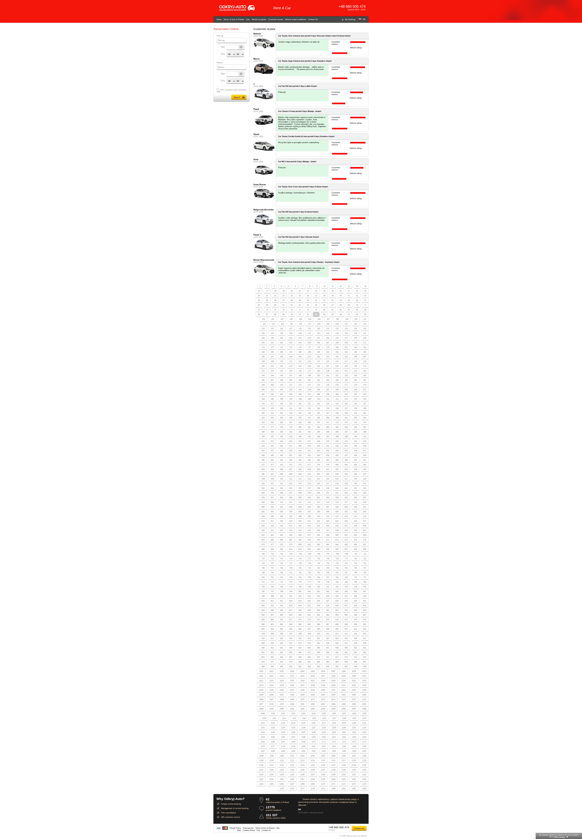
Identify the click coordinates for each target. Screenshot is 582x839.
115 (291, 324)
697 (346, 549)
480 (337, 465)
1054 (364, 690)
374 (355, 422)
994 (318, 666)
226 (318, 366)
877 (346, 619)
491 (327, 469)
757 (346, 573)
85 (365, 310)
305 (272, 399)
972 (337, 657)
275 (327, 385)
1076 (364, 699)
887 (327, 624)
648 (337, 530)
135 (364, 328)
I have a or (231, 90)
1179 (293, 746)
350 (355, 413)
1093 (313, 709)
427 (290, 446)
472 (263, 465)
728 (300, 563)
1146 (293, 732)
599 (327, 512)
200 (300, 357)
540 (337, 488)
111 (364, 319)
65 (316, 305)
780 (337, 582)
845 (272, 610)
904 (263, 634)
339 (364, 408)
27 (349, 291)
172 (263, 347)
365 (272, 422)
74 (275, 310)
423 (364, 441)
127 (290, 328)
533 (272, 488)
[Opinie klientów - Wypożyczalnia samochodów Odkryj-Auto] (360, 19)
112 (264, 324)
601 (346, 512)
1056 (271, 695)
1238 (333, 770)
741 (309, 568)
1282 (354, 789)
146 (355, 333)
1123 (283, 723)
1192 (313, 751)
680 (300, 544)
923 (327, 638)
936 (337, 643)
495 (364, 469)
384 (337, 427)
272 (300, 385)
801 (309, 591)
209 (272, 361)
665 (272, 540)
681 (309, 544)
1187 (263, 751)
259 (290, 380)
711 (364, 554)
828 (337, 601)
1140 (344, 727)
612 (337, 516)
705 (309, 554)
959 (327, 652)
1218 (354, 760)
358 (318, 418)
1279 (323, 789)
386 (355, 427)
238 (318, 371)
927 (364, 638)
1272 (343, 784)
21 (300, 291)
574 (318, 502)
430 (318, 446)
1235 (302, 770)
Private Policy (235, 828)
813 (309, 596)
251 (327, 375)
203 (327, 357)
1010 (364, 671)
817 (346, 596)
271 (290, 385)
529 (346, 483)
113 (273, 324)
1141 (354, 727)
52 (324, 300)
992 (300, 666)
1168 (293, 742)
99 (365, 314)
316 (263, 404)
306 (281, 399)
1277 (302, 789)
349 (346, 413)
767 (327, 577)
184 (263, 352)
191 (327, 352)
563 (327, 497)
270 (281, 385)
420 (337, 441)
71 (365, 305)
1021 (364, 676)
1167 (283, 742)
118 (318, 324)
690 (281, 549)
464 (300, 460)
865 (346, 615)
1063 (343, 695)
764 (300, 577)
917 (272, 638)
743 (327, 568)
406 (318, 436)
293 (272, 394)
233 (272, 371)
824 (300, 601)
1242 (261, 774)
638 (355, 526)
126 (281, 328)
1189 (283, 751)
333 (309, 408)
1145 (283, 732)
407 (327, 436)
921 (309, 638)
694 (318, 549)
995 (327, 666)
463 (290, 460)
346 (318, 413)
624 (337, 521)
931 (290, 643)
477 (309, 465)
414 (281, 441)
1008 (343, 671)
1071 (313, 699)
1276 (292, 789)
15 (365, 286)
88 (275, 314)
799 (290, 591)
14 (357, 286)
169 (346, 343)
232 (263, 371)
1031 (354, 681)
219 (364, 361)
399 (364, 432)
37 (316, 296)
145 (346, 333)
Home (219, 19)
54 (341, 300)
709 (346, 554)
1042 (354, 685)
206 (355, 357)
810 (281, 596)
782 (355, 582)
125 (272, 328)
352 (263, 418)
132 (337, 328)
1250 (343, 774)
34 (292, 296)
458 (355, 455)
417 (309, 441)
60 (275, 305)
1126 (313, 723)
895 (290, 629)
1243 (271, 774)
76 (292, 310)
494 (355, 469)
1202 (302, 756)
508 (263, 479)
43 (365, 296)
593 (272, 512)
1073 (333, 699)
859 (290, 615)
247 (290, 375)
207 (364, 357)
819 (364, 596)
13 (349, 286)
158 (355, 338)
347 (327, 413)
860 (300, 615)
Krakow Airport (321, 187)
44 (259, 300)
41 (349, 296)
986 (355, 662)
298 (318, 394)
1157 (293, 737)
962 (355, 652)
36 (308, 296)
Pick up (220, 36)
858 (281, 615)
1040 (333, 685)
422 (355, 441)
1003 (292, 671)
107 (328, 319)
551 (327, 493)
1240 (354, 770)
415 (290, 441)
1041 (343, 685)
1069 (292, 699)
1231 (261, 770)
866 (355, 615)
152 (300, 338)
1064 (354, 695)
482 (355, 465)
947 (327, 648)
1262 (354, 779)
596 (300, 512)
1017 (323, 676)
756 (337, 573)
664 (263, 540)
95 (332, 314)
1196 (354, 751)
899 (327, 629)
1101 (283, 713)
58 (259, 305)
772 (263, 582)
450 (281, 455)
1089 (271, 709)
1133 (273, 727)
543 (364, 488)
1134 (283, 727)
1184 (344, 746)
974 (355, 657)
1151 (344, 732)
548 (300, 493)
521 (272, 483)
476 (300, 465)
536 (300, 488)
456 (337, 455)
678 (281, 544)
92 (308, 314)
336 (337, 408)
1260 (333, 779)
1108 (354, 713)
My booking (350, 19)
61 (283, 305)
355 (290, 418)
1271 (333, 784)
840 (337, 605)
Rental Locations (259, 19)
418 (318, 441)
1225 (313, 765)
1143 (263, 732)
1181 (313, 746)
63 (300, 305)
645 (309, 530)
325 (346, 404)
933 (309, 643)
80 (324, 310)
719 (327, 558)
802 (318, 591)
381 (309, 427)
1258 (313, 779)
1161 (334, 737)
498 (281, 474)
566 (355, 497)
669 (309, 540)
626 (355, 521)
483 (364, 465)
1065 (364, 695)
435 (364, 446)
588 (337, 507)
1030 (343, 681)
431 (327, 446)
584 (300, 507)
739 (290, 568)
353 (272, 418)
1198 (261, 756)
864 (337, 615)
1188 (273, 751)
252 (337, 375)
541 (346, 488)
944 (300, 648)
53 (332, 300)
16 (259, 291)
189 (309, 352)
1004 (302, 671)
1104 (313, 713)
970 (318, 657)
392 (300, 432)
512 (300, 479)
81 (332, 310)
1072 (323, 699)
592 (263, 512)
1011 (261, 676)
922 (318, 638)
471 (364, 460)
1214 (313, 760)
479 (327, 465)
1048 (302, 690)
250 (318, 375)
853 (346, 610)
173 (272, 347)
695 (327, 549)
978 (281, 662)
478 (318, 465)
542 (355, 488)
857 (272, 615)
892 (263, 629)
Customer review (275, 19)
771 (364, 577)
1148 (313, 732)
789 (309, 587)
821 (272, 601)
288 (337, 389)
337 (346, 408)
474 (281, 465)
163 (290, 343)
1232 (271, 770)
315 (364, 399)
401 (272, 436)
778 (318, 582)
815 (327, 596)
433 (346, 446)
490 (318, 469)
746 (355, 568)
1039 (323, 685)
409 (346, 436)
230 (355, 366)
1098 (364, 709)
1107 (344, 713)
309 (309, 399)
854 (355, 610)
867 (364, 615)
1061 (323, 695)
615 (364, 516)
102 (282, 319)
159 (364, 338)
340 (263, 413)
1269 (313, 784)
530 (355, 483)
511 (290, 479)
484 (263, 469)
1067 (271, 699)
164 (300, 343)
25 (332, 291)
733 (346, 563)
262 (318, 380)
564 (337, 497)
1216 (333, 760)
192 (337, 352)
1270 (323, 784)
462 (281, 460)
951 (364, 648)
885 (309, 624)
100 (263, 319)
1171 (324, 742)
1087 (364, 704)
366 (281, 422)
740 (300, 568)
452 (300, 455)
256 (263, 380)
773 (272, 582)
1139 (334, 727)
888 (337, 624)
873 (309, 619)
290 (355, 389)
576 (337, 502)
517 (346, 479)
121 (346, 324)
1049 (313, 690)
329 (272, 408)
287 (327, 389)
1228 (343, 765)
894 (281, 629)
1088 (261, 709)
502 (318, 474)
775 (290, 582)
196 (263, 357)
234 (281, 371)
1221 (271, 765)
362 (355, 418)
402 (281, 436)
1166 (273, 742)
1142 (364, 727)
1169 (303, 742)
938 (355, 643)
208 (263, 361)
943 (290, 648)
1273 (354, 784)
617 (272, 521)
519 (364, 479)
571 (290, 502)
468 (337, 460)
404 (300, 436)
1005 (313, 671)
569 (272, 502)
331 (290, 408)
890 (355, 624)
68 (341, 305)
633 (309, 526)
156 (337, 338)
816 (337, 596)
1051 (333, 690)
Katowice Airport (324, 61)
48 (292, 300)
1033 (261, 685)
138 (281, 333)
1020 (354, 676)
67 (332, 305)
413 (272, 441)
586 (318, 507)
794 (355, 587)
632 (300, 526)
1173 (344, 742)
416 (300, 441)
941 (272, 648)
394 (318, 432)
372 (337, 422)
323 (327, 404)
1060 (313, 695)
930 (281, 643)
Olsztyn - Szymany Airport (328, 262)
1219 (364, 760)
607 (291, 516)
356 (300, 418)
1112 (284, 718)
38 (324, 296)
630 (281, 526)
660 (337, 535)
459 (364, 455)
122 (355, 324)
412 (263, 441)
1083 (323, 704)
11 (333, 286)
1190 (293, 751)
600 (337, 512)
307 (291, 399)
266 (355, 380)
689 (272, 549)
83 (349, 310)
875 (327, 619)
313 (346, 399)
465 (309, 460)
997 (346, 666)
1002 (282, 671)
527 (327, 483)
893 (272, 629)
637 (346, 526)
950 (355, 648)
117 (309, 324)
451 (290, 455)
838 (318, 605)
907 (291, 634)
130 (318, 328)
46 (275, 300)
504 (337, 474)
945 (309, 648)
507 (364, 474)
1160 (324, 737)
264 (337, 380)
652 (263, 535)
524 (300, 483)
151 (290, 338)
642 (281, 530)
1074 (343, 699)
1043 (364, 685)
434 (355, 446)
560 (300, 497)
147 (364, 333)
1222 (282, 765)
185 (272, 352)
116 (300, 324)
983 (327, 662)
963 (364, 652)
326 (355, 404)
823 (290, 601)
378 (281, 427)
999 (364, 666)
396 (337, 432)
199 (290, 357)
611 (327, 516)
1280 (333, 789)
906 (281, 634)
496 (263, 474)
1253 (261, 779)
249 (309, 375)
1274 (364, 784)
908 (300, 634)
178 (318, 347)
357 (309, 418)
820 (263, 601)
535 (290, 488)
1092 (302, 709)
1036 (292, 685)
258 (281, 380)
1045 (271, 690)
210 (281, 361)
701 (272, 554)
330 (281, 408)
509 (272, 479)
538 (318, 488)
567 (364, 497)
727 (290, 563)
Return (219, 62)
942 (281, 648)
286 (318, 389)
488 (300, 469)
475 (290, 465)
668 (300, 540)
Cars (248, 19)
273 (309, 385)
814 (318, 596)
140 (300, 333)
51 (316, 300)
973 (346, 657)
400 (263, 436)
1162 (344, 737)
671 (327, 540)
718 (318, 558)
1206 (343, 756)
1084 (333, 704)
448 (263, 455)
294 (281, 394)
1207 (354, 756)
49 (300, 300)
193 (346, 352)
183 (364, 347)
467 (327, 460)
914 (355, 634)
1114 (304, 718)
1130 (354, 723)
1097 (354, 709)
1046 (282, 690)
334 (318, 408)
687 (364, 544)
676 (263, 544)
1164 (364, 737)
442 (318, 450)
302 (355, 394)
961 (346, 652)
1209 (261, 760)
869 (272, 619)
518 (355, 479)
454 (318, 455)
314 (355, 399)
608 (300, 516)
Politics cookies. (559, 837)
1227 (333, 765)
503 (327, 474)
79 (316, 310)
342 (281, 413)
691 (290, 549)
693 (309, 549)
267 (364, 380)
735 (364, 563)
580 (263, 507)
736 (263, 568)
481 (346, 465)
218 (355, 361)
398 (355, 432)
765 (309, 577)
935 (327, 643)
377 (272, 427)
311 (327, 399)
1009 (354, 671)
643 (290, 530)
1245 (292, 774)
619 (290, 521)
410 (355, 436)
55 (349, 300)
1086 (354, 704)
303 (364, 394)
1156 (283, 737)
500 (300, 474)
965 (272, 657)
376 (263, 427)
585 (309, 507)
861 (309, 615)
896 (300, 629)
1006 (323, 671)
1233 (282, 770)
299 (327, 394)
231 (364, 366)
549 (309, 493)
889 (346, 624)
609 (309, 516)
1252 (364, 774)
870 (281, 619)
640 (263, 530)
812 (300, 596)
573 (309, 502)
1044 (261, 690)
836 (300, 605)
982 (318, 662)
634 (318, 526)
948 (337, 648)
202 (318, 357)
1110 (264, 718)
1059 (302, 695)
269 (272, 385)
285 (309, 389)
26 (341, 291)
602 (355, 512)
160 (263, 343)
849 (309, 610)
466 (318, 460)
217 (346, 361)
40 (341, 296)
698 (355, 549)
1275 (282, 789)
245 (272, 375)
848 (300, 610)
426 (281, 446)
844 (263, 610)
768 (337, 577)
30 (259, 296)
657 (309, 535)
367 (290, 422)
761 (272, 577)
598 (318, 512)
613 (346, 516)
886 (318, 624)
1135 (293, 727)
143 (327, 333)
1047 (292, 690)
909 (309, 634)
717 (309, 558)
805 (346, 591)
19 (283, 291)
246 (281, 375)
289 (346, 389)
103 (291, 319)
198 (281, 357)
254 (355, 375)
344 (300, 413)
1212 (292, 760)
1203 (313, 756)
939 (364, 643)
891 (364, 624)
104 (300, 319)
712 (263, 558)
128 (300, 328)
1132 (263, 727)
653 (272, 535)
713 (272, 558)
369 (309, 422)
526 (318, 483)
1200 (282, 756)
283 (290, 389)
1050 (323, 690)
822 (281, 601)
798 (281, 591)
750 (281, 573)
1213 (302, 760)
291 (364, 389)
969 (309, 657)
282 (281, 389)
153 (309, 338)
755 (327, 573)
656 (300, 535)
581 (272, 507)
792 (337, 587)
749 (272, 573)
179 (327, 347)
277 (346, 385)
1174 (354, 742)
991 (290, 666)
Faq (258, 830)
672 (337, 540)
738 (281, 568)
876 (337, 619)
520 (263, 483)
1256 (292, 779)
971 (327, 657)
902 (355, 629)
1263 (364, 779)
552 (337, 493)
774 (281, 582)
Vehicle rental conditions (295, 19)
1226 (323, 765)
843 (364, 605)
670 (318, 540)
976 (263, 662)
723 (364, 558)
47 (283, 300)
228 (337, 366)
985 (346, 662)
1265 (271, 784)
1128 (334, 723)
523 (290, 483)
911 (327, 634)
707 (327, 554)
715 (290, 558)
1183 (334, 746)
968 (300, 657)
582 (281, 507)
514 (318, 479)
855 (364, 610)
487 (290, 469)
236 (300, 371)
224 (300, 366)
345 (309, 413)
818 (355, 596)
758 (355, 573)
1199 (271, 756)
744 (337, 568)
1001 (271, 671)
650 (355, 530)
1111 (274, 718)
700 (263, 554)
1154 (263, 737)
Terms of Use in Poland (233, 19)
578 (355, 502)
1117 (334, 718)
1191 (303, 751)
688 (263, 549)
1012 (271, 676)
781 (346, 582)
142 (318, 333)
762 (281, 577)
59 (267, 305)
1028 (323, 681)
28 (357, 291)
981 (309, 662)
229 (346, 366)
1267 (292, 784)
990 (281, 666)
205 (346, 357)
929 (272, 643)
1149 (324, 732)
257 (272, 380)
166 (318, 343)
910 (318, 634)
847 (290, 610)
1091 (292, 709)
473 (272, 465)
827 (327, 601)
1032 (364, 681)
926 (355, 638)
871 (290, 619)
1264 (261, 784)
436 (263, 450)
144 (337, 333)
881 (272, 624)
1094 (323, 709)
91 (300, 314)
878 (355, 619)
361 (346, 418)
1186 (364, 746)
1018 (333, 676)
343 (290, 413)
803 (327, 591)
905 (272, 634)
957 (309, 652)
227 (327, 366)
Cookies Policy (249, 830)
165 (309, 343)
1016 (313, 676)
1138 (324, 727)
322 (318, 404)
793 (346, 587)
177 (309, 347)
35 (300, 296)
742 (318, 568)
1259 (323, 779)
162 (281, 343)
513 (309, 479)
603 (364, 512)
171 (364, 343)
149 (272, 338)
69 (349, 305)
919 (290, 638)
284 (300, 389)
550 (318, 493)
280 (263, 389)
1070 (302, 699)
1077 (261, 704)
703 (291, 554)
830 (355, 601)
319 (290, 404)
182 (355, 347)
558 (281, 497)
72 (259, 310)
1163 (354, 737)
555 (364, 493)
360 (337, 418)
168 (337, 343)
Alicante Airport (312, 237)
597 (309, 512)
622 (318, 521)
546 (281, 493)
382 (318, 427)
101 (272, 319)
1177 (273, 746)
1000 (261, 671)
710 (355, 554)
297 (309, 394)
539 (327, 488)
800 (300, 591)
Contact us (359, 828)
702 (281, 554)
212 (300, 361)
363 (364, 418)
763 (290, 577)
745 (346, 568)
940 (263, 648)
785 (272, 587)
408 (337, 436)
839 (327, 605)
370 (318, 422)
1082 (313, 704)
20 (292, 291)
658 (318, 535)
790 (318, 587)
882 (281, 624)
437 (272, 450)
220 (263, 366)
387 (364, 427)
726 (281, 563)
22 (308, 291)
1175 (364, 742)
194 (355, 352)
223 (290, 366)
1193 (324, 751)
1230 (364, 765)
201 (309, 357)
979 (290, 662)
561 (309, 497)
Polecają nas (248, 828)
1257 (302, 779)
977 (272, 662)
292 (263, 394)
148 (263, 338)
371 (327, 422)
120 (337, 324)
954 (281, 652)
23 (316, 291)
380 (300, 427)
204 (337, 357)
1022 (261, 681)
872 (300, 619)
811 (290, 596)
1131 (364, 723)
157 (346, 338)
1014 (292, 676)
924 (337, 638)
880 (263, 624)
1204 (323, 756)
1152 (354, 732)
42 (357, 296)
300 (337, 394)
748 (263, 573)
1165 (263, 742)
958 (318, 652)
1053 (354, 690)
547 (290, 493)
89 (283, 314)
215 (327, 361)
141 (309, 333)
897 (309, 629)
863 (327, 615)
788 (300, 587)
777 (309, 582)
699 (364, 549)
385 (346, 427)
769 (346, 577)
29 (365, 291)
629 (272, 526)
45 (267, 300)
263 (327, 380)
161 (272, 343)
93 (316, 314)
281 (272, 389)
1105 (324, 713)
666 (281, 540)
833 (272, 605)
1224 (302, 765)
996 (337, 666)
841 (346, 605)
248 (300, 375)
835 (290, 605)
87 (267, 314)
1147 (303, 732)
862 (318, 615)
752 (300, 573)
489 (309, 469)
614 (355, 516)
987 (364, 662)
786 (281, 587)
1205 (333, 756)
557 (272, 497)
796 (263, 591)
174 (281, 347)
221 (272, 366)
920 (300, 638)
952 (263, 652)
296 (300, 394)
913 (346, 634)
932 (300, 643)
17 (267, 291)
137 (272, 333)
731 (327, 563)
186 (281, 352)
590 (355, 507)
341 (272, 413)
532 (263, 488)
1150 (334, 732)
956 (300, 652)
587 (327, 507)
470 (355, 460)
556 (263, 497)
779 (327, 582)
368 (300, 422)
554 (355, 493)
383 (327, 427)
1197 (364, 751)
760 (263, 577)
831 (364, 601)
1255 (282, 779)
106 (319, 319)
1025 (292, 681)
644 (300, 530)
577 (346, 502)
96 (341, 314)
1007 (333, 671)
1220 (261, 765)
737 (272, 568)
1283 (364, 789)
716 (300, 558)
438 (281, 450)
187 (290, 352)
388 (263, 432)
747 (364, 568)
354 (281, 418)
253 (346, 375)
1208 (364, 756)
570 (281, 502)
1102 (293, 713)
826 (318, 601)
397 (346, 432)
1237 (323, 770)
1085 (343, 704)
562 (318, 497)
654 (281, 535)
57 (365, 300)
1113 (294, 718)
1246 (302, 774)
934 (318, 643)
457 (346, 455)
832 (263, 605)
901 (346, 629)
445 (346, 450)
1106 (334, 713)
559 (290, 497)
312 (337, 399)
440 (300, 450)
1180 (303, 746)
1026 (302, 681)
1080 (292, 704)
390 (281, 432)
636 (337, 526)
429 (309, 446)
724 (263, 563)
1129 (344, 723)
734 (355, 563)
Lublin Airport (311, 86)
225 (309, 366)
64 (308, 305)
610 (318, 516)
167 (327, 343)
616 (263, 521)
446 (355, 450)
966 (281, 657)
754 (318, 573)
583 (290, 507)
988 (263, 666)
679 (290, 544)
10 (324, 286)
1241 (364, 770)
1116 (324, 718)
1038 (313, 685)
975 (364, 657)
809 (272, 596)
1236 (313, 770)
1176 (263, 746)
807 (364, 591)
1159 (313, 737)
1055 (261, 695)
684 (337, 544)
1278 (313, 789)
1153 (364, 732)
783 (364, 582)
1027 (313, 681)
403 (291, 436)
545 (272, 493)
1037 (302, 685)
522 (281, 483)
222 (281, 366)
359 (327, 418)
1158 (303, 737)
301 (346, 394)
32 (275, 296)
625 (346, 521)
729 (309, 563)
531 (364, 483)
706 (318, 554)
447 (364, 450)
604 (263, 516)
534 (281, 488)
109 (346, 319)
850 (318, 610)
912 (337, 634)
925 (346, 638)
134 (355, 328)
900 (337, 629)
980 (300, 662)
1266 (282, 784)
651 (364, 530)
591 (364, 507)
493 (346, 469)
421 (346, 441)
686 (355, 544)
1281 (343, 789)
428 (300, 446)
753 (309, 573)
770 (355, 577)
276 (337, 385)
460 (263, 460)
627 (364, 521)
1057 (282, 695)
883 (290, 624)
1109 (364, 713)
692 (300, 549)
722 (355, 558)
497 (272, 474)
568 (263, 502)
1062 (333, 695)
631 (290, 526)
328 (263, 408)
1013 (282, 676)
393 (309, 432)
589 (346, 507)
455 (327, 455)
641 (272, 530)
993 (309, 666)
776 (300, 582)
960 (337, 652)
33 (283, 296)
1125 (303, 723)
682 (318, 544)
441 (309, 450)
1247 (313, 774)
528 (337, 483)
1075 (354, 699)
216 (337, 361)
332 (300, 408)
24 (324, 291)
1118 (344, 718)
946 (318, 648)
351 (364, 413)
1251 (354, 774)
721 (346, 558)
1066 (261, 699)
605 (272, 516)
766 (318, 577)
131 (327, 328)
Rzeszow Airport (324, 36)
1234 (292, 770)
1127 (324, 723)
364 (263, 422)
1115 (314, 718)
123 (364, 324)
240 (337, 371)
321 (309, 404)
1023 (271, 681)
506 (355, 474)
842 (355, 605)
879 (364, 619)
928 (263, 643)
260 (300, 380)
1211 (282, 760)
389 (272, 432)
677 (272, 544)
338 (355, 408)
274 (318, 385)
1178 (283, 746)
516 (337, 479)
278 (355, 385)
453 (309, 455)
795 (364, 587)
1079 (282, 704)
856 (263, 615)
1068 (282, 699)
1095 (333, 709)
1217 (343, 760)
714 (281, 558)
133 (346, 328)
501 (309, 474)
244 (263, 375)
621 (309, 521)
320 (300, 404)
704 (300, 554)
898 (318, 629)
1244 (282, 774)
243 (364, 371)
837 (309, 605)
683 (327, 544)
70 (357, 305)
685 (346, 544)
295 (290, 394)
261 (309, 380)
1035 (282, 685)
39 (332, 296)
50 (308, 300)
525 (309, 483)
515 (327, 479)
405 (309, 436)
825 (309, 601)
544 (263, 493)
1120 (364, 718)
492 (337, 469)
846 (281, 610)
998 (355, 666)
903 (364, 629)
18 (275, 291)
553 (346, 493)
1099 (263, 713)
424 (263, 446)
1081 (302, 704)
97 (349, 314)
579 (364, 502)
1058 (292, 695)
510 (281, 479)
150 (281, 338)
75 (283, 310)
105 (309, 319)
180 (337, 347)
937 (346, 643)
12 (341, 286)
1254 (271, 779)
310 (318, 399)
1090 (282, 709)
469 (346, 460)
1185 (354, 746)
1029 (333, 681)
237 (309, 371)
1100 (273, 713)
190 (318, 352)
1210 (271, 760)
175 (290, 347)
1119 (354, 718)
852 (337, 610)
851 (327, 610)
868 (263, 619)
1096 (343, 709)
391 (290, 432)
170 (355, 343)
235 (290, 371)
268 (263, 385)
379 (290, 427)
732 (337, 563)
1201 (292, 756)
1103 (303, 713)
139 (290, 333)
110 (355, 319)
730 (318, 563)
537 (309, 488)
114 (282, 324)
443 (327, 450)
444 (337, 450)
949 (346, 648)
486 (281, 469)
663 (364, 535)
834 (281, 605)
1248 (323, 774)
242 (355, 371)
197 (272, 357)
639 (364, 526)
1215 (323, 760)
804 (337, 591)
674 (355, 540)
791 (327, 587)
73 (267, 310)
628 (263, 526)
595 (290, 512)
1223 (292, 765)
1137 (313, 727)
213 (309, 361)
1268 (302, 784)
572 (300, 502)
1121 (263, 723)
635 (327, 526)
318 (281, 404)
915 (364, 634)
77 (300, 310)
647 (327, 530)
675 (364, 540)
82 (341, 310)
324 (337, 404)
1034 (271, 685)
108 (337, 319)
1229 (354, 765)
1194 (334, 751)
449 (272, 455)
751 (290, 573)
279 (364, 385)
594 (281, 512)
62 (292, 305)
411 (364, 436)
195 (364, 352)
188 (300, 352)
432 (337, 446)
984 (337, 662)
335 (327, 408)
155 (327, 338)
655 (290, 535)
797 (272, 591)
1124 (293, 723)
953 (272, 652)
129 (309, 328)
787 (290, 587)
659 (327, 535)
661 (346, 535)
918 (281, 638)
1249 (333, 774)
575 (327, 502)
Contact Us (313, 19)
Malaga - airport (314, 111)
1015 (302, 676)
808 (263, 596)
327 (364, 404)
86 (259, 314)
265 (346, 380)
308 (300, 399)
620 (300, 521)
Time (223, 54)
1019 (343, 676)
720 (337, 558)
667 (290, 540)
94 (324, 314)
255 (364, 375)
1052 (343, 690)
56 (357, 300)
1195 (344, 751)
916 (263, 638)
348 (337, 413)
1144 (273, 732)
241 (346, 371)
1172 (334, 742)
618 (281, 521)
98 (357, 314)
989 (272, 666)
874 (318, 619)
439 (290, 450)
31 (267, 296)
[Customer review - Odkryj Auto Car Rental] (364, 19)
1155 (273, 737)
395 (327, 432)
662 (355, 535)
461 (272, 460)
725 (272, 563)
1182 (324, 746)
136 (263, 333)
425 (272, 446)
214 (318, 361)
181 (346, 347)
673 (346, 540)
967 (290, 657)
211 (290, 361)
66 (324, 305)
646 (318, 530)
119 (327, 324)
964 (263, 657)
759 (364, 573)
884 (300, 624)
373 (346, 422)
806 (355, 591)
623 (327, 521)
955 (290, 652)
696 (337, 549)
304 (263, 399)
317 (272, 404)
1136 (303, 727)
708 (337, 554)
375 (364, 422)
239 (327, 371)
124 (263, 328)
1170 (313, 742)
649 (346, 530)
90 (292, 314)
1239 (343, 770)
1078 (271, 704)
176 (300, 347)
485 (272, 469)
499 (290, 474)
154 (318, 338)
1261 (343, 779)
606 (281, 516)
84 (357, 310)
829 (346, 601)
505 (346, 474)
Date (223, 47)
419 (327, 441)
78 (308, 310)
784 (263, 587)
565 (346, 497)
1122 (273, 723)
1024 (282, 681)
